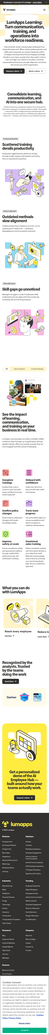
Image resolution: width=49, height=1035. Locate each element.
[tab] (6, 369)
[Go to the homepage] (17, 824)
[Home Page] (9, 10)
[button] (46, 2)
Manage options (24, 1023)
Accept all (24, 1030)
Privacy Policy (15, 1018)
